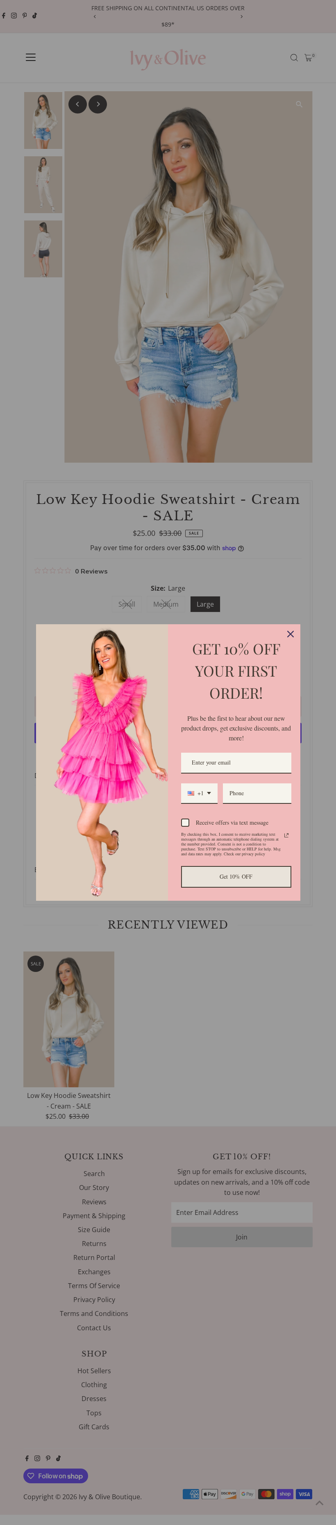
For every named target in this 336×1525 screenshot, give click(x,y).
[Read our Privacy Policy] (286, 835)
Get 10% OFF (236, 876)
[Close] (290, 634)
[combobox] (199, 793)
